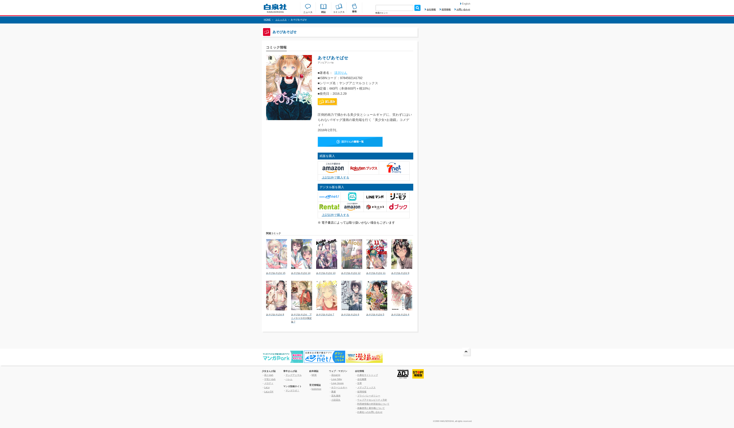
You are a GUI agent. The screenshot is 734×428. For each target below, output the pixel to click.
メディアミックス (366, 387)
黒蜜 (333, 391)
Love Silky (336, 379)
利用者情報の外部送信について (373, 404)
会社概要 (361, 379)
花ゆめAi (335, 375)
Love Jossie (337, 383)
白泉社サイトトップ (367, 375)
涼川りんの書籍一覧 (352, 141)
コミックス (281, 19)
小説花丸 (335, 400)
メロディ (268, 383)
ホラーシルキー (339, 387)
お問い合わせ (463, 9)
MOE (314, 375)
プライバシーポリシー (368, 395)
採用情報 (446, 9)
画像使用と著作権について (371, 408)
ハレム (289, 379)
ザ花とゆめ (270, 379)
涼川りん (340, 73)
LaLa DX (268, 391)
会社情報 (431, 9)
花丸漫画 (335, 395)
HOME (267, 19)
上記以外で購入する (335, 177)
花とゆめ (268, 375)
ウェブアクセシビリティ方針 (372, 400)
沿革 (359, 383)
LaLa (267, 387)
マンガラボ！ (292, 390)
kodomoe (316, 389)
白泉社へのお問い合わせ (369, 412)
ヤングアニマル (294, 375)
